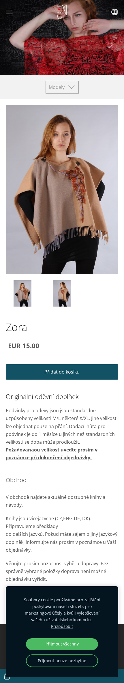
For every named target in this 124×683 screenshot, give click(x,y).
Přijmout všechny (62, 644)
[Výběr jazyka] (115, 12)
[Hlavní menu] (9, 12)
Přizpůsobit (62, 626)
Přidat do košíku (62, 372)
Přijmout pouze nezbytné (62, 660)
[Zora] (23, 293)
